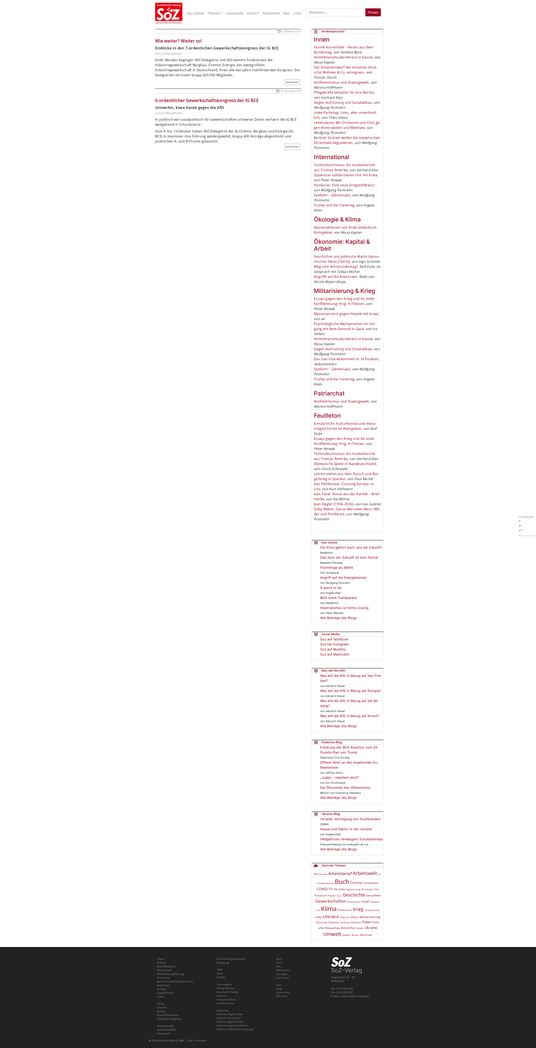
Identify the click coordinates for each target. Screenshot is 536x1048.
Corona (356, 882)
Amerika (323, 874)
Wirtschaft (366, 935)
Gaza (339, 895)
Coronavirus (370, 883)
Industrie (222, 995)
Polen (366, 922)
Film (376, 889)
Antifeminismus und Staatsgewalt (341, 82)
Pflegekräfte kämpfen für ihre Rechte (344, 92)
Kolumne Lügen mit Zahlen (232, 1025)
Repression (163, 985)
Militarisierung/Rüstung (170, 974)
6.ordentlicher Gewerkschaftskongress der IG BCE (207, 100)
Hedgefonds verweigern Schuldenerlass (351, 839)
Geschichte (354, 895)
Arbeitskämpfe (165, 1026)
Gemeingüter (224, 984)
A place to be (330, 588)
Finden (373, 12)
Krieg (358, 909)
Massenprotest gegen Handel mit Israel (346, 313)
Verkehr (346, 935)
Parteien (356, 922)
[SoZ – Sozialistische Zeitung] (168, 13)
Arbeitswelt (365, 873)
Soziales (162, 989)
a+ (520, 525)
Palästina (333, 922)
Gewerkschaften (331, 901)
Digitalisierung (353, 889)
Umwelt (332, 933)
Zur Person (282, 977)
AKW (219, 970)
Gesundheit (373, 895)
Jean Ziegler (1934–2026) (333, 504)
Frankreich (321, 895)
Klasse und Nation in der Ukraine (346, 829)
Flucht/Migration (166, 966)
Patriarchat (163, 977)
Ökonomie (321, 922)
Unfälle (221, 977)
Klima (329, 908)
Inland (160, 959)
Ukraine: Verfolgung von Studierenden (350, 819)
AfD (316, 874)
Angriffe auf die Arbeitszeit (335, 276)
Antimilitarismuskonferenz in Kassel (343, 57)
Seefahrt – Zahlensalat (332, 195)
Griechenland (354, 901)
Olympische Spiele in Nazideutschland (345, 463)
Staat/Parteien (165, 993)
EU (362, 889)
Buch (342, 881)
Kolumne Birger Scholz (230, 1014)
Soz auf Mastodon (334, 654)
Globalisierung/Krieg (169, 1019)
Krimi (279, 962)
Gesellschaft (164, 970)
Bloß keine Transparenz (338, 598)
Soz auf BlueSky (333, 649)
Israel (365, 901)
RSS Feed (281, 996)
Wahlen (355, 935)
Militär (354, 917)
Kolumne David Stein (229, 1018)
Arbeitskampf (340, 873)
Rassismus (348, 928)
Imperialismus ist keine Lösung (344, 608)
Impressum (283, 992)
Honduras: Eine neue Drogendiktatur (344, 185)
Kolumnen (222, 1010)
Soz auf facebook (334, 639)
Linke (318, 917)
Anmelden (200, 1040)
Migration (345, 917)
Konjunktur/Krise (226, 999)
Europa (369, 889)
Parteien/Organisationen (231, 959)
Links (279, 988)
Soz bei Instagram (334, 644)
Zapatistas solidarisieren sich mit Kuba (345, 175)
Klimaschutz (345, 910)
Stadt (160, 996)
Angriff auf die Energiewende (343, 577)
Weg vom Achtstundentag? (336, 266)
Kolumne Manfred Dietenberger (235, 1029)
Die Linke (339, 889)
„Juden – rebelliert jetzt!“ (339, 777)
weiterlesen (292, 82)
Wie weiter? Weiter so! (178, 41)
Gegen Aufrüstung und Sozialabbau (343, 102)
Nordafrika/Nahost (168, 1015)
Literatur (331, 916)
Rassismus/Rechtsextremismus (175, 981)
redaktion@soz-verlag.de (354, 996)
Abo (278, 985)
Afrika (160, 1003)
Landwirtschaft (372, 910)
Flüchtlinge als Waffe (336, 567)
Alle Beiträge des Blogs (338, 618)
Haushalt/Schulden (228, 992)
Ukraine (371, 927)
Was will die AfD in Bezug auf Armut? (349, 716)
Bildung (161, 962)
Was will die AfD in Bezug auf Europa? (350, 691)
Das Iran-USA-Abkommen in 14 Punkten (346, 359)
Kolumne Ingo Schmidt (230, 1021)
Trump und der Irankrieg (334, 205)
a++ (521, 530)
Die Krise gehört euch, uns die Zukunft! (351, 547)
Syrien (360, 928)
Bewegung (223, 962)
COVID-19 (324, 888)
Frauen (332, 895)
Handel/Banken (226, 988)
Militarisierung (369, 917)
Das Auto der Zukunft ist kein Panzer (349, 557)
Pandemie (345, 922)
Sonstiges (282, 974)
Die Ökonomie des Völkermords (345, 787)
